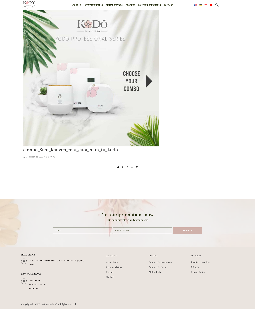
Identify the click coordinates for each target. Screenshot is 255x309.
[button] (216, 5)
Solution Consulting (149, 5)
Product (130, 5)
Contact (168, 5)
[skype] (136, 167)
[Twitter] (118, 167)
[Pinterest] (127, 167)
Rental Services (114, 5)
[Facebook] (122, 167)
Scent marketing (94, 5)
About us (76, 5)
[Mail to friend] (132, 167)
